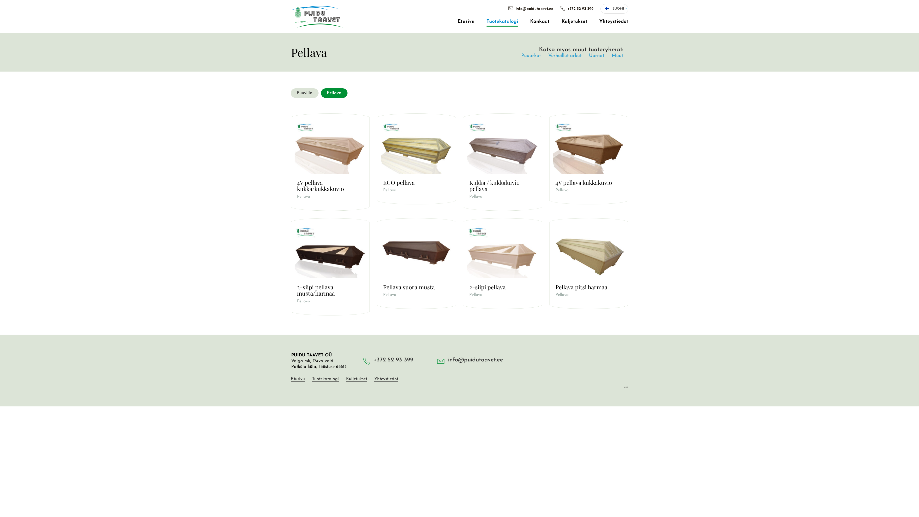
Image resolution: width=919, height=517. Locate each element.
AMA (626, 387)
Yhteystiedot (613, 21)
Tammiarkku (502, 76)
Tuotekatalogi (502, 21)
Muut (617, 55)
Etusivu (466, 21)
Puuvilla (502, 76)
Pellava (502, 85)
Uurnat (596, 55)
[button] (614, 9)
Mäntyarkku (502, 85)
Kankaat (539, 21)
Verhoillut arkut (565, 55)
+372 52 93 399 (580, 9)
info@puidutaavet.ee (534, 9)
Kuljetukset (574, 21)
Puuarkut (531, 55)
